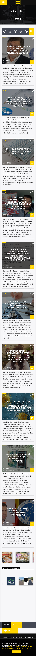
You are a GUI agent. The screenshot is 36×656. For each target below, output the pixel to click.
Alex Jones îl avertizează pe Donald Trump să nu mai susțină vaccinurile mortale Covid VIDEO (18, 254)
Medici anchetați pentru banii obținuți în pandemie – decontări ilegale (18, 304)
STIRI (4, 39)
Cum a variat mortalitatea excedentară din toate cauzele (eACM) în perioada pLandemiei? (18, 203)
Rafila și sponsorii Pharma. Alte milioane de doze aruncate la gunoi (18, 49)
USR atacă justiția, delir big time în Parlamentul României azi (18, 511)
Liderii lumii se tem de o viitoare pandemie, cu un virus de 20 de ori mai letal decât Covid (18, 406)
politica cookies (26, 648)
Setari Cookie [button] (7, 652)
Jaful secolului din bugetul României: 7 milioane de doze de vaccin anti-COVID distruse (18, 101)
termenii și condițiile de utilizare (17, 647)
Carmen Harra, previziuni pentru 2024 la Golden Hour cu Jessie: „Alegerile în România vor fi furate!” (18, 356)
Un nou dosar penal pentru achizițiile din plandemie (18, 151)
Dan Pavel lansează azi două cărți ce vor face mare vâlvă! (18, 457)
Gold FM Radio (7, 61)
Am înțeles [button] (17, 652)
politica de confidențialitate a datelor (17, 647)
